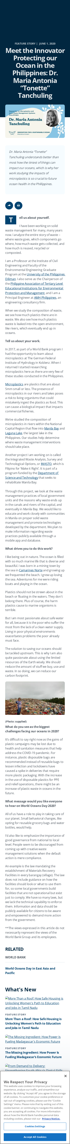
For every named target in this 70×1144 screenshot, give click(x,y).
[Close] (65, 1076)
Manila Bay (51, 428)
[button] (18, 205)
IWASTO (46, 464)
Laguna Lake (13, 433)
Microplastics (14, 384)
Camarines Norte (30, 570)
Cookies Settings (35, 1126)
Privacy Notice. (51, 1118)
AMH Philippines (45, 298)
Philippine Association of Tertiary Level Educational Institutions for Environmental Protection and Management (34, 288)
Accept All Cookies (35, 1137)
